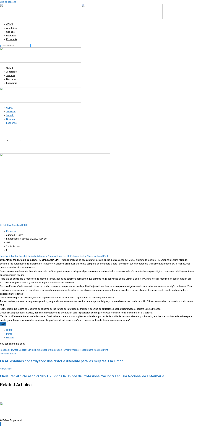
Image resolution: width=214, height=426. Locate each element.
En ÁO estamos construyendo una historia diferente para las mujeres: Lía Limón (61, 361)
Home (3, 140)
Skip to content (8, 1)
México (10, 337)
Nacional (11, 35)
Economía (11, 39)
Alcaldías (11, 28)
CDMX (9, 24)
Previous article (8, 353)
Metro (9, 333)
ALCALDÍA (13, 140)
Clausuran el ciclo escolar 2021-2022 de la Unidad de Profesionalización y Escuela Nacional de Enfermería (82, 376)
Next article (6, 368)
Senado (10, 31)
